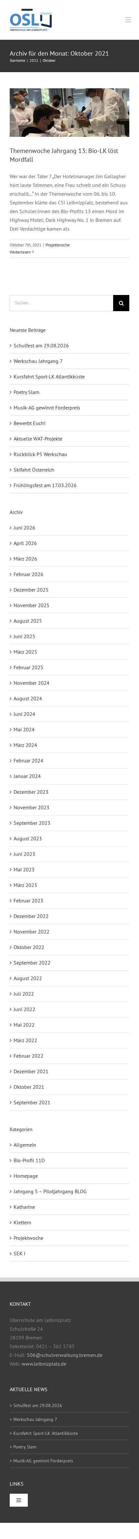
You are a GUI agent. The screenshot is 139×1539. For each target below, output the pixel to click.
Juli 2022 (24, 993)
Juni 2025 (24, 636)
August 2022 (28, 978)
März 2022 (25, 1040)
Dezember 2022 (31, 916)
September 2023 (32, 823)
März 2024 (25, 745)
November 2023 (31, 807)
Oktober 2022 (29, 947)
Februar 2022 (28, 1056)
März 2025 (25, 652)
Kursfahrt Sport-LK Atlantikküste (49, 376)
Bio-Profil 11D (29, 1160)
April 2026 (25, 543)
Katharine (24, 1207)
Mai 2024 (24, 729)
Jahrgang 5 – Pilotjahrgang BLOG (50, 1191)
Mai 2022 (24, 1024)
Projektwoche (58, 245)
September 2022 (32, 962)
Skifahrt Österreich (34, 469)
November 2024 (31, 683)
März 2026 (25, 558)
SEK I (20, 1253)
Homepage (26, 1176)
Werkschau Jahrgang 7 (38, 361)
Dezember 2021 (31, 1071)
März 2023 (25, 885)
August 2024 (28, 698)
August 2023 (28, 838)
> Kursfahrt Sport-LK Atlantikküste (44, 1433)
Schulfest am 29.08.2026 (41, 345)
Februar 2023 (28, 900)
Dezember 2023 (31, 792)
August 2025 (28, 620)
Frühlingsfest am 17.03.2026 (45, 485)
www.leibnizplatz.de (44, 1363)
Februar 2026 (28, 574)
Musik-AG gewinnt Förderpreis (47, 407)
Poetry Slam (26, 392)
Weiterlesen (20, 252)
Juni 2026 (24, 527)
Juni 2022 (24, 1009)
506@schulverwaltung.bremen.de (64, 1355)
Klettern (22, 1222)
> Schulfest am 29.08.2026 (36, 1405)
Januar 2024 (27, 776)
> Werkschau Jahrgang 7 (33, 1419)
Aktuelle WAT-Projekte (38, 438)
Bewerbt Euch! (30, 423)
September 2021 (32, 1102)
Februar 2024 (28, 760)
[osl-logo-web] (31, 11)
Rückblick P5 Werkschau (40, 454)
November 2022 (31, 931)
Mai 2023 (24, 869)
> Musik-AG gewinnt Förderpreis (41, 1461)
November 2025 (31, 605)
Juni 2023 (24, 854)
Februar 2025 (28, 667)
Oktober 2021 (29, 1087)
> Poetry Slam (23, 1447)
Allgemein (25, 1144)
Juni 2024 (24, 714)
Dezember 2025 (31, 589)
